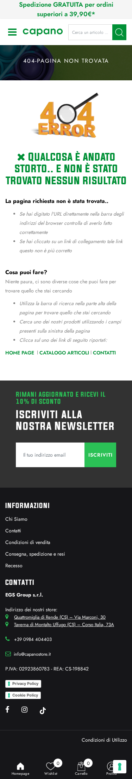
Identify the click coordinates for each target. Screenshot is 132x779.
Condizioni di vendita (27, 542)
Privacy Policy (25, 683)
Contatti (104, 352)
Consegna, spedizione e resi (35, 553)
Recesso (14, 565)
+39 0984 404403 (33, 639)
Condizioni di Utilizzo (104, 739)
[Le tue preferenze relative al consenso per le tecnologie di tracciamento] (119, 766)
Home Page (20, 352)
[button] (119, 32)
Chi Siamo (16, 519)
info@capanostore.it (32, 654)
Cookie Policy (25, 695)
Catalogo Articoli (64, 352)
